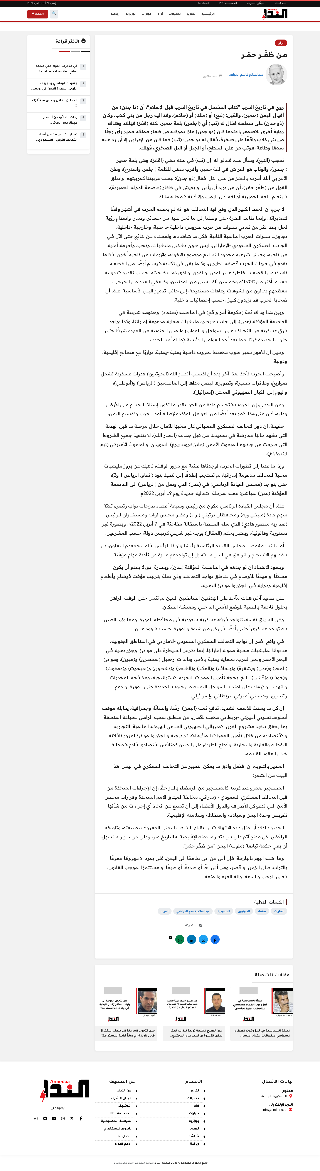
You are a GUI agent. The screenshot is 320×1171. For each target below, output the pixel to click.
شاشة (194, 1136)
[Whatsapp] (179, 939)
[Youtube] (54, 1118)
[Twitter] (203, 939)
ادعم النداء (123, 1144)
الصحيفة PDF (228, 3)
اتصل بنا (203, 3)
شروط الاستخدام (117, 1129)
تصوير (194, 1129)
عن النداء (280, 3)
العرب (164, 911)
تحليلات (175, 14)
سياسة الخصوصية (116, 1121)
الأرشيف (124, 1106)
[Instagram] (63, 1118)
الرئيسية (208, 14)
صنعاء (262, 911)
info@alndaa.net (274, 1110)
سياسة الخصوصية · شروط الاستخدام (134, 1163)
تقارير (191, 14)
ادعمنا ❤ (38, 14)
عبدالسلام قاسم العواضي (245, 74)
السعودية (223, 911)
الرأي (281, 43)
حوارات (147, 14)
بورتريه (131, 14)
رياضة (115, 14)
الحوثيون (244, 911)
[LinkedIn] (191, 939)
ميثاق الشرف (255, 3)
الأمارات (279, 911)
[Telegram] (170, 936)
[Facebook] (215, 939)
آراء (160, 14)
